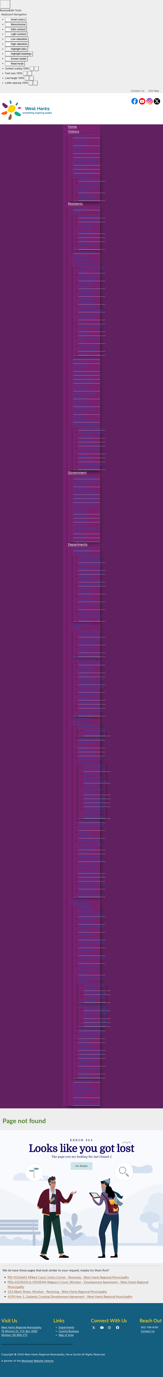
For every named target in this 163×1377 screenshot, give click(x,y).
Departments (66, 1327)
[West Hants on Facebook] (134, 101)
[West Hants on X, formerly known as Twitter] (93, 1328)
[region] (81, 1196)
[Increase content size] (37, 68)
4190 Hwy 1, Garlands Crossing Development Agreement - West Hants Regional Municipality (70, 1296)
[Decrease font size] (25, 73)
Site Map (153, 90)
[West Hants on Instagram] (149, 101)
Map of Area (66, 1335)
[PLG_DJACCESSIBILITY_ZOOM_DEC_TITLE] (32, 68)
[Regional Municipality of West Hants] (26, 109)
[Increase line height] (32, 78)
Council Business (69, 1331)
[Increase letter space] (35, 83)
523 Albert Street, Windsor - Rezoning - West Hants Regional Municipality (57, 1292)
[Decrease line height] (27, 78)
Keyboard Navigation (14, 14)
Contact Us (137, 90)
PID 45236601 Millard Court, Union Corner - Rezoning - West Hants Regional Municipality (68, 1277)
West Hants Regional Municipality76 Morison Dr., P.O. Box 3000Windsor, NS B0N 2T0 (21, 1331)
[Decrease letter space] (31, 83)
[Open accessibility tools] (5, 4)
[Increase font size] (30, 73)
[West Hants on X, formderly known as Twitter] (157, 101)
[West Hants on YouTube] (142, 101)
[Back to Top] (157, 1371)
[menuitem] (72, 127)
